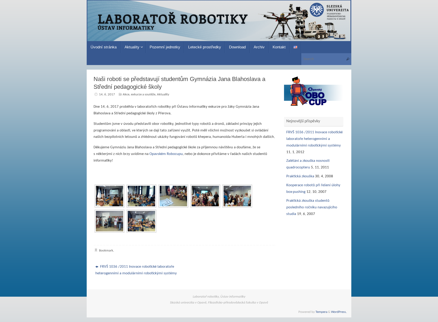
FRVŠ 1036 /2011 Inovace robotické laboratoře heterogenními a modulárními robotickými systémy (136, 270)
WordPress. (339, 312)
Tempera (321, 312)
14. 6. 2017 (107, 94)
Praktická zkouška (300, 176)
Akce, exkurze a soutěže (139, 94)
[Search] (347, 59)
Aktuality (163, 94)
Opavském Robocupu (166, 154)
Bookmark (106, 250)
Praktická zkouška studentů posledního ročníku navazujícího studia (311, 207)
